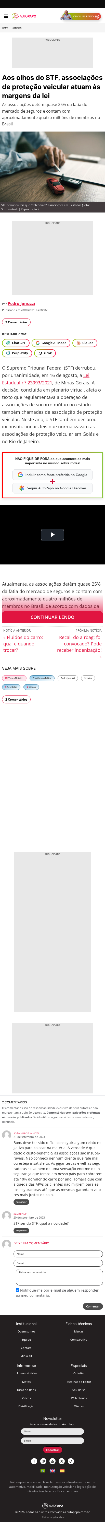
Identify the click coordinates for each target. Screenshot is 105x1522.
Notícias (16, 28)
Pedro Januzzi (21, 303)
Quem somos (26, 1331)
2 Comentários (16, 322)
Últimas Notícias (26, 1373)
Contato (26, 1348)
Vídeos (32, 687)
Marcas (78, 1331)
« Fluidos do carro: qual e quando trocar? (23, 643)
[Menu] (6, 16)
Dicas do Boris (26, 1390)
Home (5, 28)
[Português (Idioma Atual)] (43, 1470)
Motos (26, 1382)
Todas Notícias (15, 678)
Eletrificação (26, 1406)
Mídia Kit (26, 1356)
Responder (21, 1201)
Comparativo (78, 1339)
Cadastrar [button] (52, 1450)
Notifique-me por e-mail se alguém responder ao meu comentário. (57, 1293)
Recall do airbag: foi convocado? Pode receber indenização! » (79, 646)
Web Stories (79, 1398)
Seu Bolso (12, 687)
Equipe (26, 1339)
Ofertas (79, 1406)
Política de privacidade (53, 1517)
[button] (81, 16)
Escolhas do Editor (42, 678)
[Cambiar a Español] (62, 1470)
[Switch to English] (52, 1470)
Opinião (78, 1373)
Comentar (93, 1306)
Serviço (88, 678)
